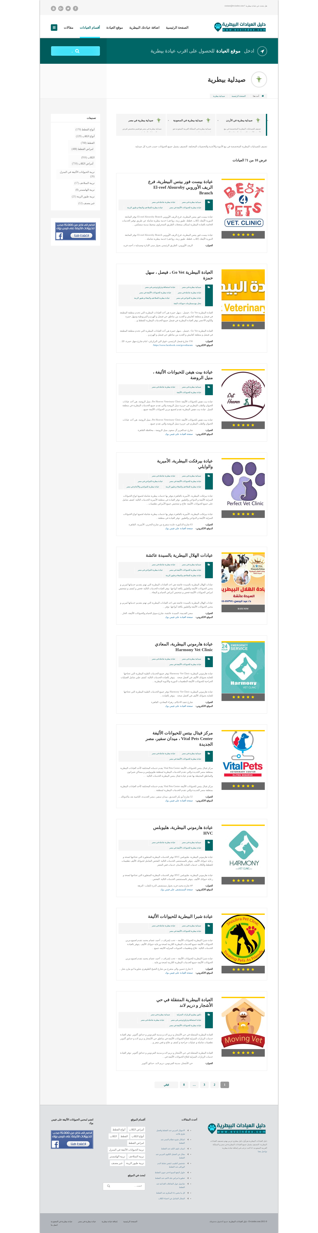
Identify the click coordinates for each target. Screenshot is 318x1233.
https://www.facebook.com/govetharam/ (173, 345)
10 (183, 161)
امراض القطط (85, 149)
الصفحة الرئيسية (177, 27)
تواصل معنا (262, 1151)
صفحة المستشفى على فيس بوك (176, 889)
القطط (91, 142)
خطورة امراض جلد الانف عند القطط (170, 1178)
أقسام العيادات (90, 27)
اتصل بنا (54, 1225)
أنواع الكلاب (88, 136)
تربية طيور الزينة (86, 196)
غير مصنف (89, 203)
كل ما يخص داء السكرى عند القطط (170, 1193)
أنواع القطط (88, 129)
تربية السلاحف (87, 183)
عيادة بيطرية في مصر (87, 1221)
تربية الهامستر (87, 189)
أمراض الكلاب (85, 163)
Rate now (243, 609)
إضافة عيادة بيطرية (109, 1221)
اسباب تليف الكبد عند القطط (173, 1149)
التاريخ (147, 161)
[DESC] (119, 160)
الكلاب (91, 157)
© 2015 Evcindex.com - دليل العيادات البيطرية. (247, 1221)
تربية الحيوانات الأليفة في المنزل (77, 172)
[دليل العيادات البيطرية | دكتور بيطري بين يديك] (240, 26)
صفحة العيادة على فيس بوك (179, 434)
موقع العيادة (114, 27)
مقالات (68, 27)
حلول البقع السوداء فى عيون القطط (170, 1172)
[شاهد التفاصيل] (243, 180)
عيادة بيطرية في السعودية (61, 1221)
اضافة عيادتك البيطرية (144, 27)
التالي (166, 1085)
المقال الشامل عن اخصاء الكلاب (171, 1198)
